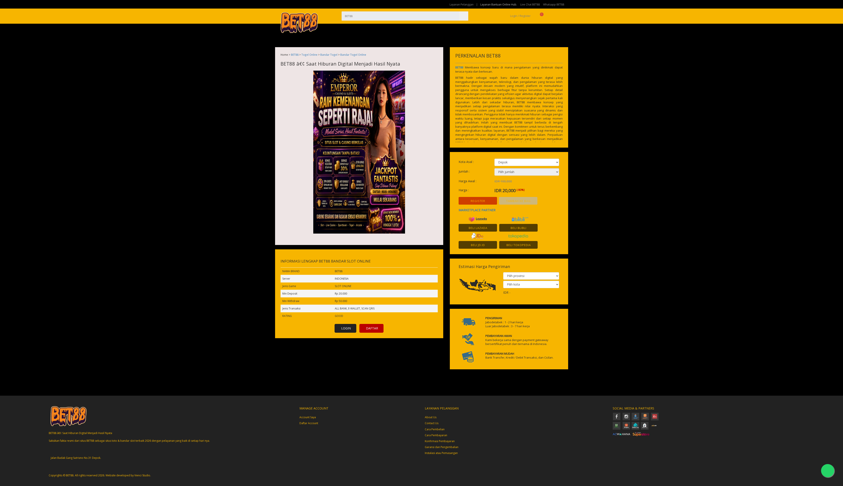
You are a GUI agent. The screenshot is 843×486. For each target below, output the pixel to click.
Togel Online (309, 54)
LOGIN (346, 328)
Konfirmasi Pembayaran (440, 441)
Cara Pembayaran (436, 435)
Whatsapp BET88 (553, 4)
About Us (430, 417)
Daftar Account (308, 423)
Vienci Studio (142, 475)
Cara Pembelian (435, 429)
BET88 (295, 54)
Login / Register (520, 16)
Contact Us (431, 423)
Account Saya (307, 417)
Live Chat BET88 (530, 4)
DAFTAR (372, 328)
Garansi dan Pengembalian (441, 447)
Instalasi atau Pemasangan (441, 453)
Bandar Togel (328, 54)
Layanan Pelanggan (462, 4)
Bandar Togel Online (353, 54)
